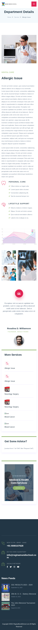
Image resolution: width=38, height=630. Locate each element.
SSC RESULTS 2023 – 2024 (21, 585)
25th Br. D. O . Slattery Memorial (23, 594)
